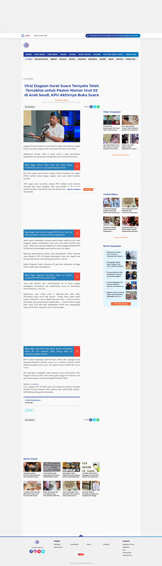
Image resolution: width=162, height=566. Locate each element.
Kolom (72, 59)
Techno (120, 59)
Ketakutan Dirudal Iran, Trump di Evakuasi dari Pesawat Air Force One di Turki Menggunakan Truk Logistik (115, 254)
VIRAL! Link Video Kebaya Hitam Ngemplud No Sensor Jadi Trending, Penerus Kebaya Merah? (129, 147)
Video (30, 59)
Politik (103, 59)
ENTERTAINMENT (42, 59)
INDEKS (29, 54)
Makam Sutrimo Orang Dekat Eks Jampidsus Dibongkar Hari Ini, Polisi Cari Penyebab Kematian (115, 294)
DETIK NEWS (39, 54)
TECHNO (72, 54)
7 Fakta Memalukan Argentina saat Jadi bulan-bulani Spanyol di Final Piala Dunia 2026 (111, 211)
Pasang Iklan (127, 552)
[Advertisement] (81, 15)
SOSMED (106, 544)
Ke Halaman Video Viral (120, 155)
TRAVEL (63, 54)
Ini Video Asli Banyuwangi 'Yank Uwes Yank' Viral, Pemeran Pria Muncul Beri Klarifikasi (111, 128)
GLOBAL (54, 59)
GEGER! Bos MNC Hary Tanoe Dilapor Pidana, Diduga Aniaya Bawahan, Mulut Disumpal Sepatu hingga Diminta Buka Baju (130, 229)
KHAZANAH (74, 544)
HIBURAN (57, 544)
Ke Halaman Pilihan (120, 237)
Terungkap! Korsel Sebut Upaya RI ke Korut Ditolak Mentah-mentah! (115, 264)
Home (27, 36)
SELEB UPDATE (84, 54)
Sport (112, 59)
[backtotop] (81, 537)
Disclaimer (126, 547)
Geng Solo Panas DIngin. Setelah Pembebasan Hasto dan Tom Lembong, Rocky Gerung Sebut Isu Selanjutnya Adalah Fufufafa (48, 351)
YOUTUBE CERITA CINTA (113, 54)
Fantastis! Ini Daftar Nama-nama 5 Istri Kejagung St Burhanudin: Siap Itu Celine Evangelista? (110, 229)
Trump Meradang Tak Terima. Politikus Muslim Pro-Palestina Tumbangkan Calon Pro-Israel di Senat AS (115, 284)
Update (89, 189)
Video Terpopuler (112, 112)
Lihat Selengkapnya (120, 304)
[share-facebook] (91, 106)
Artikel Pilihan (110, 194)
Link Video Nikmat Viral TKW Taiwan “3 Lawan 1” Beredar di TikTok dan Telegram (111, 147)
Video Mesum (58, 547)
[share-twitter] (94, 106)
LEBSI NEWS (52, 54)
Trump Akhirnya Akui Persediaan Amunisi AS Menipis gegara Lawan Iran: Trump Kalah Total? (114, 35)
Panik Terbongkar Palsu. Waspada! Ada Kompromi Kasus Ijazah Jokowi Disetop (130, 211)
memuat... (29, 403)
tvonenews (34, 384)
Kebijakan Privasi (128, 544)
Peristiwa (93, 59)
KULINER (97, 54)
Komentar (30, 107)
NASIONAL (82, 59)
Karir (124, 550)
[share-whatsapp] (98, 106)
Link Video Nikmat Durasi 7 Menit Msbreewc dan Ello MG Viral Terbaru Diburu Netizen (130, 128)
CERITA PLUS (131, 54)
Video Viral (131, 59)
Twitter (44, 554)
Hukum (63, 59)
